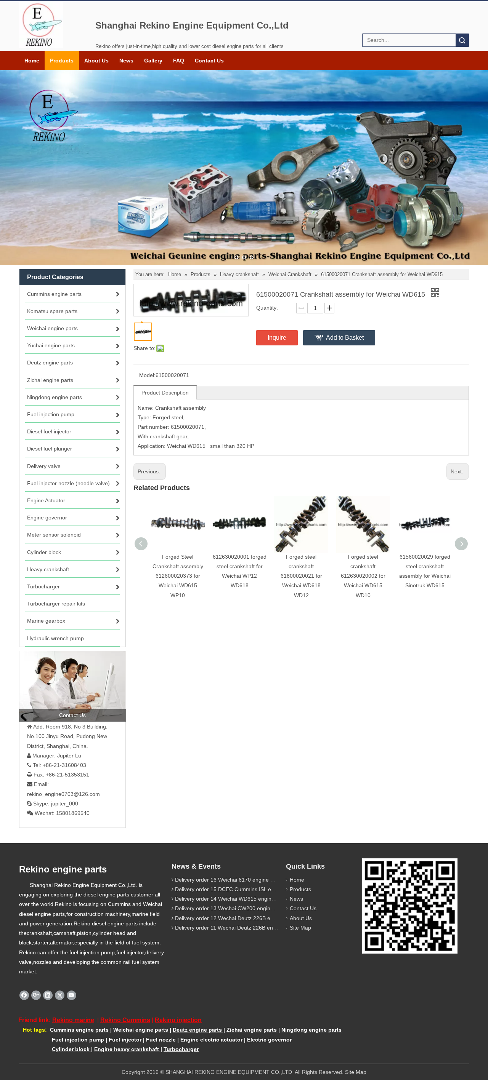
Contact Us (209, 61)
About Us (96, 61)
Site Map (300, 928)
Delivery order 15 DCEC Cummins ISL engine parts (236, 889)
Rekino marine (73, 1020)
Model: (147, 375)
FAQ (178, 61)
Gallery (153, 61)
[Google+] (36, 995)
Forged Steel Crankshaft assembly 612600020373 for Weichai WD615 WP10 (177, 576)
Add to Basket (345, 337)
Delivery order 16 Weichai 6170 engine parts (229, 880)
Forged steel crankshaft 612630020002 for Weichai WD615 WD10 (363, 576)
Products (62, 61)
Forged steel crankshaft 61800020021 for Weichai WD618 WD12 (301, 576)
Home (31, 61)
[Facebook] (24, 995)
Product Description (165, 393)
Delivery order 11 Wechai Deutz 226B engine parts (236, 928)
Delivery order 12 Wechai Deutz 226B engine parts (236, 918)
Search (462, 40)
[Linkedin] (48, 995)
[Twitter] (59, 995)
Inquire (277, 337)
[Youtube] (71, 995)
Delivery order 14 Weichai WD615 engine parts (231, 899)
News (126, 61)
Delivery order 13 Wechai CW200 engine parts (231, 908)
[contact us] (72, 686)
